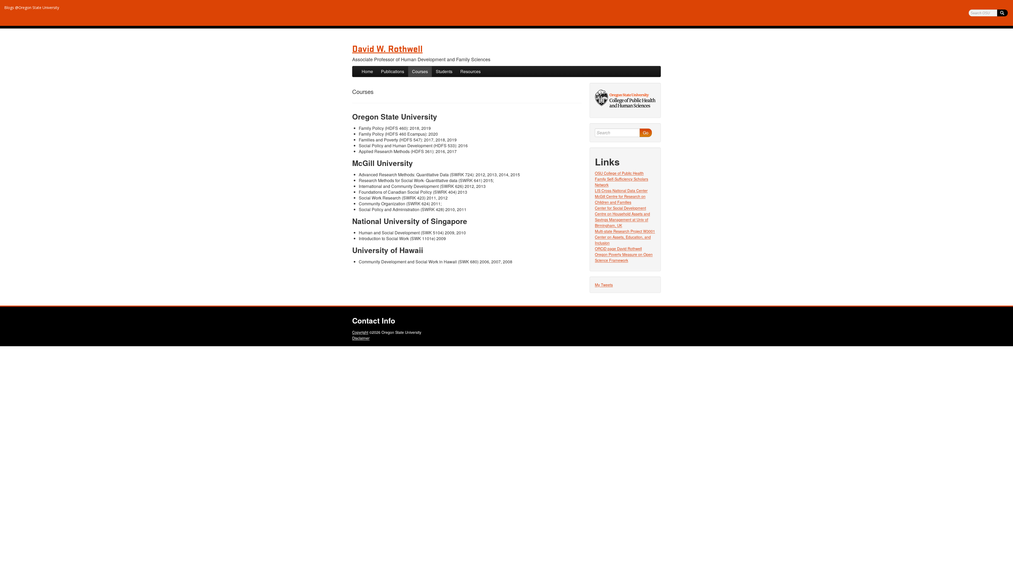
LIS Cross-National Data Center (621, 190)
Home (367, 71)
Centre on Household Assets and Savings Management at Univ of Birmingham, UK (622, 219)
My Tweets (604, 284)
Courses (420, 71)
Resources (470, 71)
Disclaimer (361, 338)
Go (645, 133)
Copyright (360, 332)
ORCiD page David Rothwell (618, 248)
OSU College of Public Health (619, 173)
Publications (392, 71)
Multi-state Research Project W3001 (625, 231)
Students (444, 71)
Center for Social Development (620, 208)
